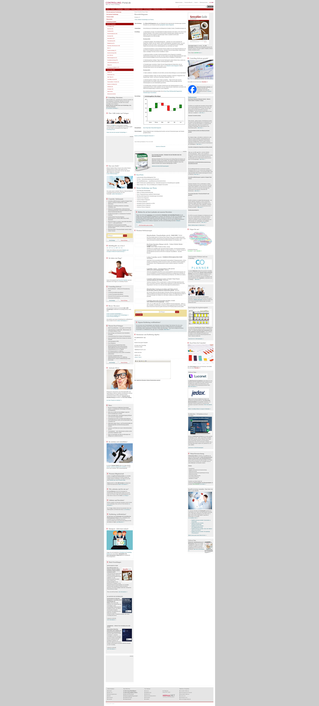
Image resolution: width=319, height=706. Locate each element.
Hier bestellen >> (202, 484)
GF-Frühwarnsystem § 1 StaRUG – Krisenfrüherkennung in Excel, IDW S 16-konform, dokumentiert (119, 352)
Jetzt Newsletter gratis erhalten (146, 225)
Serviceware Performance (114, 298)
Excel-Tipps (145, 11)
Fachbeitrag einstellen (111, 21)
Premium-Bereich (188, 2)
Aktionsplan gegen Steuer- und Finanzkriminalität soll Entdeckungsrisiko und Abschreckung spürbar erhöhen (120, 425)
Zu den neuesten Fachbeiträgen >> (114, 313)
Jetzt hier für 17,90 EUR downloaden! (195, 447)
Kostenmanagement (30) (112, 33)
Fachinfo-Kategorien (111, 24)
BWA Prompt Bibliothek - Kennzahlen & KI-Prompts (119, 328)
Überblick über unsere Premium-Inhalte (117, 480)
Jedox (109, 290)
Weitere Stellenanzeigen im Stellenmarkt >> (197, 225)
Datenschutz (128, 697)
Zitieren (136, 357)
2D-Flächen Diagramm (142, 201)
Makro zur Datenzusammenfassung (145, 192)
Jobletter (147, 699)
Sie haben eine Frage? (115, 258)
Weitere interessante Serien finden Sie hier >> (197, 535)
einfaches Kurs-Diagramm (143, 197)
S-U (119, 247)
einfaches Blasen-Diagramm (143, 199)
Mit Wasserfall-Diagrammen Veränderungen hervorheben (150, 196)
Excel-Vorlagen (148, 9)
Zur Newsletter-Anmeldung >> (112, 108)
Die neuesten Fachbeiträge (112, 14)
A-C (107, 247)
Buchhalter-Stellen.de (185, 694)
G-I (112, 247)
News (108, 9)
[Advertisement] (120, 149)
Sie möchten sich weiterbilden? (118, 442)
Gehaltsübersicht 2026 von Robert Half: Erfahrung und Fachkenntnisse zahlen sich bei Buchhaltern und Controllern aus (120, 420)
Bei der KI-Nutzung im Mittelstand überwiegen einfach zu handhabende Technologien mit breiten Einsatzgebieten (119, 409)
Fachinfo (140, 11)
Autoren (196, 2)
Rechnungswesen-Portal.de (186, 692)
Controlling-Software (115, 287)
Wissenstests (109, 19)
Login (212, 2)
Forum (112, 9)
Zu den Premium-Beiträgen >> (113, 316)
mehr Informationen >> (123, 591)
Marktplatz (127, 9)
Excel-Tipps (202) (111, 69)
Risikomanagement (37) (112, 57)
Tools (136, 19)
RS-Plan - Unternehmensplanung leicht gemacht (148, 179)
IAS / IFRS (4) (110, 55)
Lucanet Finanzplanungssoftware (115, 294)
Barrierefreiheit (129, 694)
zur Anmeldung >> (127, 509)
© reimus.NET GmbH (110, 703)
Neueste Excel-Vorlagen (116, 326)
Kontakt (110, 690)
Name (140, 357)
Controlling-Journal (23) (112, 79)
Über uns (110, 692)
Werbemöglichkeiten (113, 694)
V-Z (122, 247)
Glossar (164, 9)
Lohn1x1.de (183, 695)
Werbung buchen (204, 2)
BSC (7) (109, 48)
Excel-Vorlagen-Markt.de (186, 699)
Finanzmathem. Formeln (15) (113, 81)
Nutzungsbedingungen (131, 696)
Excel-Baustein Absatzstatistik (143, 190)
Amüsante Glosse (114, 368)
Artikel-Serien (110, 91)
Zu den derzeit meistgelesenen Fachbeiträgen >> (118, 315)
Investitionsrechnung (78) (112, 60)
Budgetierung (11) (110, 43)
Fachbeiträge (119, 9)
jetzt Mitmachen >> (120, 522)
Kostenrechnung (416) (111, 52)
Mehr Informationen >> (192, 386)
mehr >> (200, 52)
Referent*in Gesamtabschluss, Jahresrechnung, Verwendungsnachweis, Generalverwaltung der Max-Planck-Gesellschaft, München (120, 210)
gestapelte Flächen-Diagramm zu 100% (146, 203)
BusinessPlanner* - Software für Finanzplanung (119, 288)
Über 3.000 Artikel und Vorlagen (119, 113)
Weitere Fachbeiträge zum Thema (145, 19)
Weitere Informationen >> (123, 484)
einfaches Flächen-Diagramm (143, 207)
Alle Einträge (112, 240)
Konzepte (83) (110, 36)
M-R (117, 247)
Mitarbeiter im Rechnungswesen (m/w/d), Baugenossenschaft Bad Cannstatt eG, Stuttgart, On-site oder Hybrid (120, 226)
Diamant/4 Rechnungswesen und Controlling (118, 296)
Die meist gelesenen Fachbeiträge (113, 11)
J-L (114, 247)
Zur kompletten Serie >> (193, 517)
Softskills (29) (110, 86)
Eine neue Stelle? (114, 166)
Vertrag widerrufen (131, 692)
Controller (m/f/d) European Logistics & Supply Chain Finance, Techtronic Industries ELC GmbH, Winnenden (120, 203)
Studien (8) (109, 72)
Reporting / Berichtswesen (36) (113, 45)
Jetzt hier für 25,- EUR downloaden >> (196, 338)
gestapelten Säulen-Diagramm (167, 24)
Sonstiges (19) (110, 89)
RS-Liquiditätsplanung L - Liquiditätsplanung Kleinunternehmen (151, 181)
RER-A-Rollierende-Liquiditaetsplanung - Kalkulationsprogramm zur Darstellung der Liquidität (158, 182)
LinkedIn (110, 699)
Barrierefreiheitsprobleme (151, 695)
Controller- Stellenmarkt (116, 199)
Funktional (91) (110, 31)
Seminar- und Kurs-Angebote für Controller (116, 466)
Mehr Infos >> (167, 329)
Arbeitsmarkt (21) (110, 74)
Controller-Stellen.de (185, 690)
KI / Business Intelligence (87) (113, 67)
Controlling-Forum (111, 129)
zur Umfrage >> (126, 495)
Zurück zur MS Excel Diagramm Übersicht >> (144, 135)
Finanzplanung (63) (111, 40)
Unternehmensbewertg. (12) (113, 62)
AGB (109, 695)
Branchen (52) (110, 28)
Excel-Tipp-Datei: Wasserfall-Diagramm (152, 127)
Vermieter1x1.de (184, 697)
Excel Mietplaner (112, 343)
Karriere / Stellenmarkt (137, 9)
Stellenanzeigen (192, 97)
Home (135, 11)
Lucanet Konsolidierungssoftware (115, 292)
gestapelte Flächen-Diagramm (144, 205)
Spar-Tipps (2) (110, 77)
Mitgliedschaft (148, 692)
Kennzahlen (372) (110, 38)
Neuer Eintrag (124, 240)
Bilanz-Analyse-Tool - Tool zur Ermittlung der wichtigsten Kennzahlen (152, 184)
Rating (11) (109, 64)
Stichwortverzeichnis (111, 93)
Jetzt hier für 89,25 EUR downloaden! (160, 166)
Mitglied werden (179, 2)
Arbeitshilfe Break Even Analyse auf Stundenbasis (119, 336)
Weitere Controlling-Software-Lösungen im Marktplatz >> (199, 408)
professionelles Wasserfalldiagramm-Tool (146, 177)
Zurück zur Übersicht (160, 146)
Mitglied (114, 125)
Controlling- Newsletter (115, 97)
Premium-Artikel (110, 16)
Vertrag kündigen (130, 691)
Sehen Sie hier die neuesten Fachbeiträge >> (117, 132)
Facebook (111, 697)
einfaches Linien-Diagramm (172, 65)
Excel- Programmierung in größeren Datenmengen (148, 194)
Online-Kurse (157, 9)
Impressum (128, 699)
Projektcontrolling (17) (111, 50)
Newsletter (148, 697)
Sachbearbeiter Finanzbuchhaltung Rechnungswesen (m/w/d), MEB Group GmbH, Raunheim (118, 218)
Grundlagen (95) (110, 26)
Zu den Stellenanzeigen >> (113, 173)
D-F (110, 247)
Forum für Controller (122, 280)
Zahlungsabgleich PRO (113, 341)
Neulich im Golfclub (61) (112, 84)
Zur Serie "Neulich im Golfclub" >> (114, 400)
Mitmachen (148, 694)
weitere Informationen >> (117, 194)
